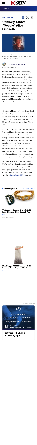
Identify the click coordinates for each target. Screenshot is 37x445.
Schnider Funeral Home (17, 64)
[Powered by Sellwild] (32, 303)
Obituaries (7, 17)
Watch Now (31, 3)
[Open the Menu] (3, 2)
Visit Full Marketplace (28, 188)
